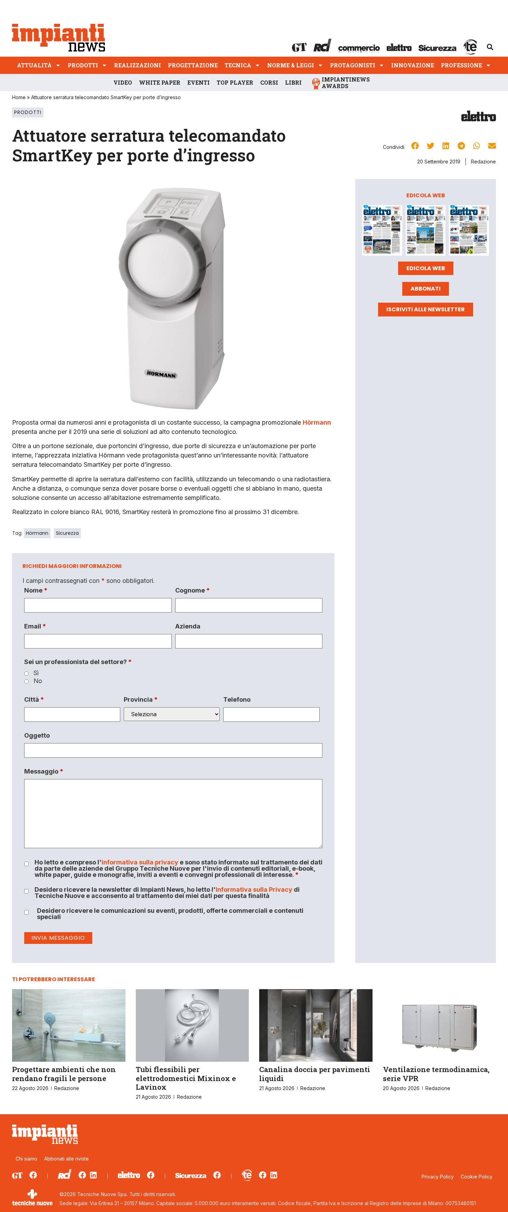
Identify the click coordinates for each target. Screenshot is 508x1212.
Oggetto (37, 735)
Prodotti (83, 65)
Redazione (483, 161)
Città (34, 700)
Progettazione (193, 65)
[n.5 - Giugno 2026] (426, 231)
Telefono (237, 700)
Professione (461, 65)
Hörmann (317, 422)
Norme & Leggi (290, 65)
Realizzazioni (137, 65)
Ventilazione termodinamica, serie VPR (436, 1073)
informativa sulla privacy (140, 862)
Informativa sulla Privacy (254, 889)
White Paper (159, 82)
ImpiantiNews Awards (346, 82)
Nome (35, 590)
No (38, 681)
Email (35, 626)
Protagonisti (352, 65)
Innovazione (412, 65)
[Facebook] (33, 1175)
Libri (293, 82)
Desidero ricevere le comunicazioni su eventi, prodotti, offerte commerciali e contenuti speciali (170, 914)
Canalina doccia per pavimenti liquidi (314, 1073)
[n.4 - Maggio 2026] (469, 231)
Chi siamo (26, 1159)
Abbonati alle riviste (66, 1159)
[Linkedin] (93, 1175)
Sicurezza (67, 533)
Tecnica (238, 65)
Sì (36, 673)
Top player (235, 82)
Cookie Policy (476, 1177)
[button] (490, 47)
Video (122, 82)
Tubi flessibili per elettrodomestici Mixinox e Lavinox (186, 1077)
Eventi (198, 82)
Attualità (34, 65)
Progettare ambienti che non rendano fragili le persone (64, 1073)
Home (19, 97)
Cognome (192, 590)
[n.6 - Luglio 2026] (382, 231)
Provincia (141, 700)
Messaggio (43, 771)
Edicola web (425, 268)
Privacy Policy (438, 1177)
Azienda (187, 626)
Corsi (269, 82)
